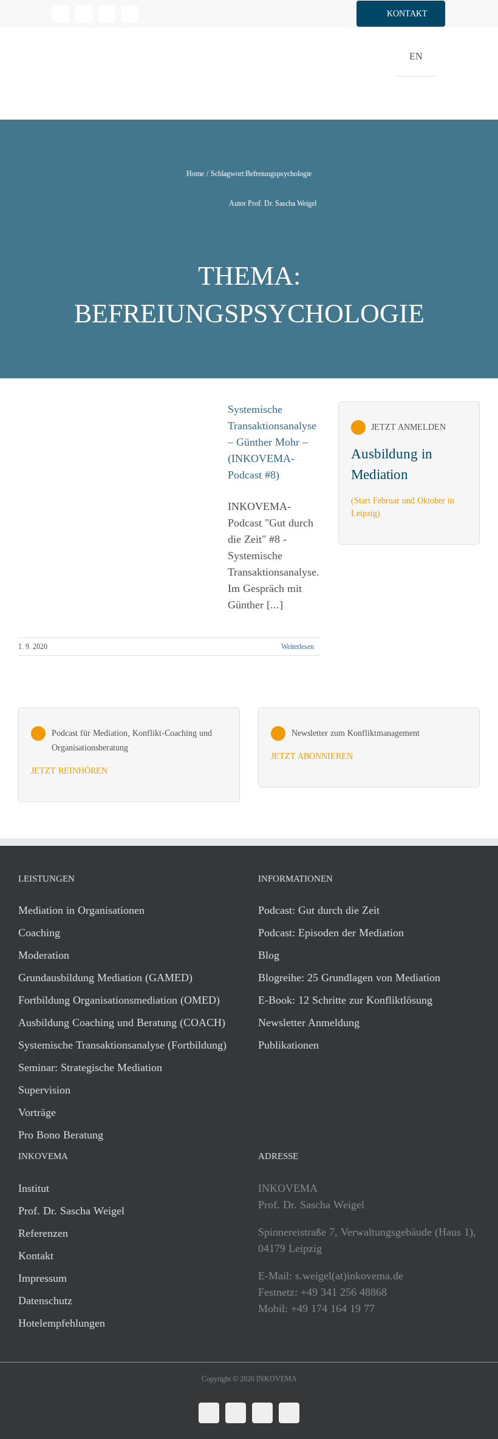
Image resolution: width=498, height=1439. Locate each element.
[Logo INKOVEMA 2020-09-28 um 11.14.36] (84, 33)
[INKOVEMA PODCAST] (129, 754)
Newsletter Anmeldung (309, 1022)
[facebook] (83, 13)
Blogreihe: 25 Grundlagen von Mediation (349, 977)
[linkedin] (60, 13)
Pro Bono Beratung (60, 1135)
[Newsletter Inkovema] (369, 747)
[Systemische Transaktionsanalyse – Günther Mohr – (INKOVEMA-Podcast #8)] (115, 511)
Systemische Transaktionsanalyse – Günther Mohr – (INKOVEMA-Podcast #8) (272, 442)
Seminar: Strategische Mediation (90, 1067)
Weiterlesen (297, 646)
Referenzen (43, 1233)
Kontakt (35, 1256)
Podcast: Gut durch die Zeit (319, 910)
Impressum (42, 1278)
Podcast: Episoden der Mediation (331, 933)
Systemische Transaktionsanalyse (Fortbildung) (122, 1045)
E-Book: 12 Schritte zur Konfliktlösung (345, 1000)
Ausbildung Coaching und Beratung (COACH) (121, 1022)
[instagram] (106, 13)
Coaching (39, 933)
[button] (401, 13)
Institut (33, 1188)
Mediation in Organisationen (81, 910)
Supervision (44, 1090)
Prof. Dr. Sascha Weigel (71, 1211)
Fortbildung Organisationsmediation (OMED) (119, 1000)
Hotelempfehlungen (61, 1323)
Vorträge (37, 1112)
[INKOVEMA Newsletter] (409, 473)
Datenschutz (45, 1300)
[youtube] (129, 13)
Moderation (43, 955)
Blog (268, 955)
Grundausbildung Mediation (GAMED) (105, 977)
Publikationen (288, 1045)
